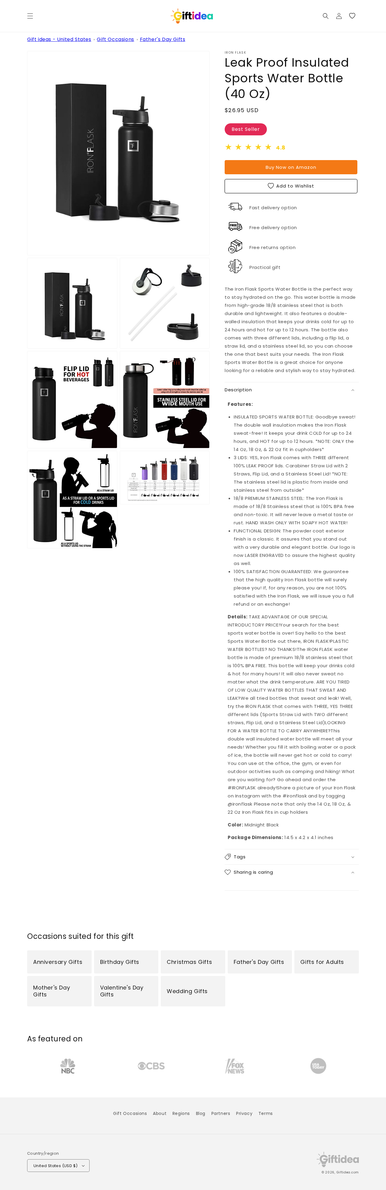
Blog (200, 1113)
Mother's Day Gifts (51, 991)
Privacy (244, 1113)
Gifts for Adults (322, 961)
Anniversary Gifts (57, 961)
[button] (30, 16)
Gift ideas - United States (59, 39)
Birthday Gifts (119, 961)
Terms (265, 1113)
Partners (220, 1113)
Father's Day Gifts (162, 39)
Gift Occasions (115, 39)
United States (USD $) (55, 1166)
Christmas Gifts (189, 961)
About (159, 1113)
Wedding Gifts (187, 991)
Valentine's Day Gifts (122, 991)
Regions (181, 1113)
